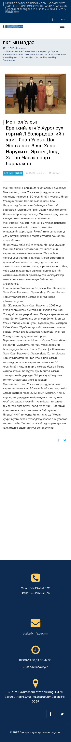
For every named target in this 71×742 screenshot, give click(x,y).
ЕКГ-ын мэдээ (18, 48)
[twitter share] (65, 440)
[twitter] (62, 714)
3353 (55, 172)
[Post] (35, 94)
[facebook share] (59, 440)
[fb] (50, 714)
